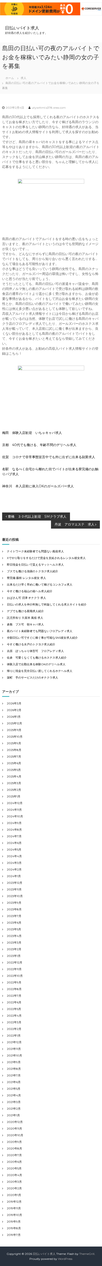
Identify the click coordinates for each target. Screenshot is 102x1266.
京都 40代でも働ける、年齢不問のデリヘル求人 (39, 445)
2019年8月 (14, 1228)
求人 (23, 78)
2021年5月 (13, 1088)
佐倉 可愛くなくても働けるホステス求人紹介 (37, 657)
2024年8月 (14, 829)
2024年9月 (14, 823)
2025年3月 (14, 783)
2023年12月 (14, 882)
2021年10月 (14, 1055)
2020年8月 (14, 1148)
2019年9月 (14, 1221)
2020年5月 (14, 1168)
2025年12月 (14, 723)
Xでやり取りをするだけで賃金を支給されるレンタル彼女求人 (46, 558)
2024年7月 (14, 836)
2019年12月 (14, 1201)
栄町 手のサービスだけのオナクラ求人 (32, 677)
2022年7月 (14, 995)
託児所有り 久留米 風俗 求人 (25, 617)
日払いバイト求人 (22, 28)
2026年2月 (14, 710)
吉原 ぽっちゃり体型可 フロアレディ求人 (35, 651)
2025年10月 (15, 736)
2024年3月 (14, 863)
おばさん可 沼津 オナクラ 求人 (26, 598)
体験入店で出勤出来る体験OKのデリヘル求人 (36, 664)
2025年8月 (14, 750)
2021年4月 (14, 1095)
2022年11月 (14, 969)
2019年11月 (14, 1208)
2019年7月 (14, 1235)
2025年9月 (14, 743)
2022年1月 (14, 1035)
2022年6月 (14, 1002)
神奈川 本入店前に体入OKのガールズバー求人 (38, 486)
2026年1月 (14, 716)
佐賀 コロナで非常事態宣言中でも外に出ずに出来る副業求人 (48, 457)
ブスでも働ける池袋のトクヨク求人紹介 (32, 571)
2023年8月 (14, 909)
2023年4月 (14, 936)
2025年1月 (13, 796)
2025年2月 (14, 789)
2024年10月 (15, 816)
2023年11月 (14, 889)
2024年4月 (14, 856)
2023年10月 (15, 896)
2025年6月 (14, 763)
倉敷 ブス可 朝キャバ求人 (25, 624)
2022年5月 (14, 1009)
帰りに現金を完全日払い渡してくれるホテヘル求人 (39, 671)
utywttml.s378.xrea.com (49, 107)
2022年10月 (15, 975)
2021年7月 (14, 1075)
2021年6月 (14, 1082)
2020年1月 (14, 1195)
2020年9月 (14, 1142)
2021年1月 (13, 1115)
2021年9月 (14, 1062)
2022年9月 (14, 982)
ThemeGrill (86, 1254)
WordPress (65, 1259)
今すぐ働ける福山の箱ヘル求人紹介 (29, 591)
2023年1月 (14, 956)
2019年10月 (14, 1215)
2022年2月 (14, 1029)
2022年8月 (14, 989)
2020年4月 (14, 1175)
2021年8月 (14, 1069)
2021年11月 (14, 1049)
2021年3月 (14, 1102)
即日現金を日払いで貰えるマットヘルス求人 (35, 564)
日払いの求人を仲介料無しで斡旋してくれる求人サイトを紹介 (47, 604)
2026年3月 (14, 703)
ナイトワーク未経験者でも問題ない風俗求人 (35, 551)
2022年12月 (14, 962)
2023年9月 (14, 902)
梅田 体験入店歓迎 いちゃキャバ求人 (32, 433)
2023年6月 (14, 922)
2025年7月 (14, 756)
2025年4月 (14, 776)
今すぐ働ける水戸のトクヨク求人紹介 (31, 644)
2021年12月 (14, 1042)
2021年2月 (14, 1108)
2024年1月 (14, 876)
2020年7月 (14, 1155)
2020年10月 (15, 1135)
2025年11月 (14, 730)
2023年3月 (14, 942)
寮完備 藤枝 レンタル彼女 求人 (26, 578)
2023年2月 (14, 949)
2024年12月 (15, 803)
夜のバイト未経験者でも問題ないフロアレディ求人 (39, 631)
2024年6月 (14, 843)
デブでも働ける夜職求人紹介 (25, 611)
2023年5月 (14, 929)
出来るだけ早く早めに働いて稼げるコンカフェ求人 (39, 584)
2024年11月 (14, 809)
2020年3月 (14, 1181)
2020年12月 (15, 1122)
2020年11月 (14, 1128)
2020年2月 (14, 1188)
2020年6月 (14, 1162)
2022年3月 (14, 1022)
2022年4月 (14, 1015)
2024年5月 (14, 849)
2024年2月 (14, 869)
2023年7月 (14, 916)
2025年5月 (14, 770)
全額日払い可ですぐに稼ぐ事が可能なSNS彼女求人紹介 (42, 637)
